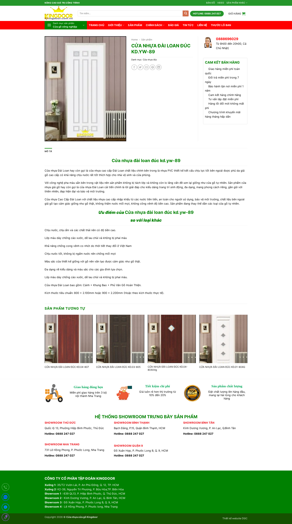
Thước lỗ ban (221, 25)
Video (220, 3)
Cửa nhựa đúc (150, 59)
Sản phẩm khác (235, 3)
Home (134, 39)
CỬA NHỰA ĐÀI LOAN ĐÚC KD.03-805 (118, 366)
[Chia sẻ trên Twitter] (140, 67)
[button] (236, 13)
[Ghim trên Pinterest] (152, 67)
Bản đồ (210, 3)
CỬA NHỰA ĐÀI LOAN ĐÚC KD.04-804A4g (168, 368)
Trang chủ (96, 25)
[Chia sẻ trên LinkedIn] (159, 67)
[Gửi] (186, 13)
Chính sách (154, 25)
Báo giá (173, 25)
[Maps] (5, 517)
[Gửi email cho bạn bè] (146, 67)
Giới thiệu (115, 25)
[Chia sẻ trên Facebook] (134, 67)
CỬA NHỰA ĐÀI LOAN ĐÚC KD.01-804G (222, 366)
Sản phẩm (135, 25)
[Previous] (44, 346)
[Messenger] (5, 507)
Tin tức (188, 25)
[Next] (247, 346)
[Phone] (5, 487)
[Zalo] (5, 497)
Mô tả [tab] (48, 151)
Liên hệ (202, 25)
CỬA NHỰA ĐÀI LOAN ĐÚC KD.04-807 (67, 366)
